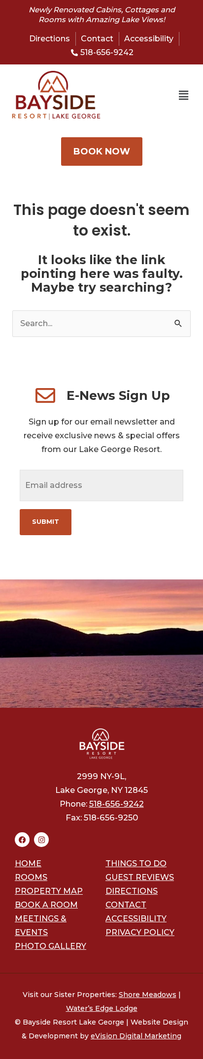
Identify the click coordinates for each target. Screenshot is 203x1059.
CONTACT (125, 904)
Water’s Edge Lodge (101, 1008)
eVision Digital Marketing (136, 1035)
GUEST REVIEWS (139, 877)
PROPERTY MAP (49, 891)
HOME (28, 863)
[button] (145, 96)
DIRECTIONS (131, 891)
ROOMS (31, 877)
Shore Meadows (147, 994)
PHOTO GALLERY (50, 946)
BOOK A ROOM (46, 904)
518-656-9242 (116, 804)
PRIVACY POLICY (139, 932)
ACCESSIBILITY (136, 918)
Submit (45, 521)
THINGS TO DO (136, 863)
